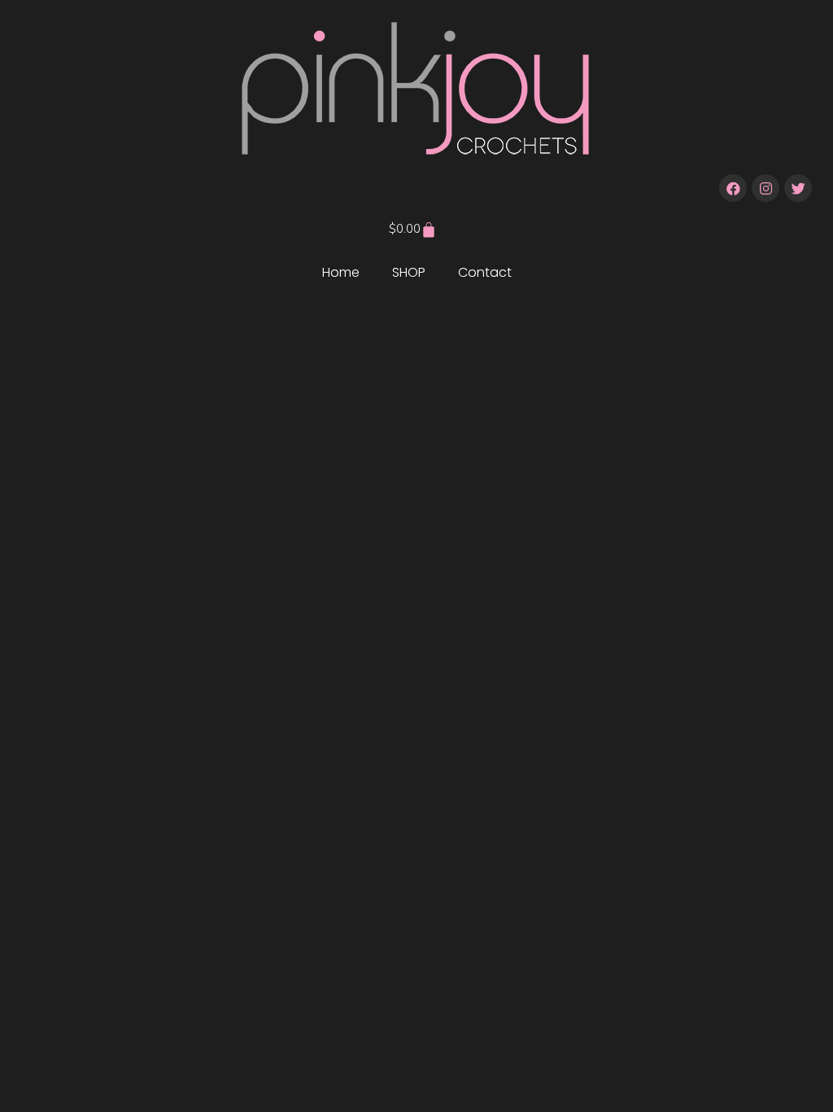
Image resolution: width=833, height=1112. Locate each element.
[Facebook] (733, 188)
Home (341, 272)
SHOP (408, 272)
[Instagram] (765, 188)
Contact (485, 272)
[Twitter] (798, 188)
